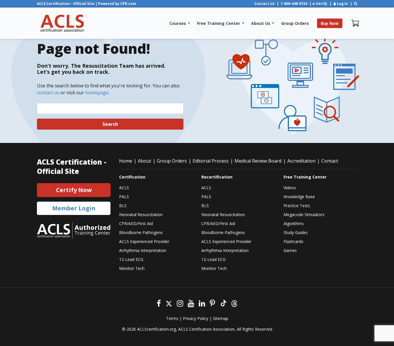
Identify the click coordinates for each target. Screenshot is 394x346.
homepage (96, 92)
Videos (290, 187)
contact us (48, 92)
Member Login (73, 208)
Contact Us (264, 3)
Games (290, 250)
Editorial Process (211, 161)
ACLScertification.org (156, 329)
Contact (329, 161)
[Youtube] (191, 302)
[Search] (355, 3)
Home (125, 161)
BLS (123, 205)
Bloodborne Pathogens (141, 232)
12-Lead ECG (131, 259)
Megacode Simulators (304, 214)
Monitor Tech (132, 268)
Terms (172, 318)
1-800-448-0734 (294, 3)
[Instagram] (180, 302)
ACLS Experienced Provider (144, 241)
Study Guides (296, 232)
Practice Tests (297, 205)
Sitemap (220, 318)
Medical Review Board (258, 161)
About (144, 161)
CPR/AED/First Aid (136, 223)
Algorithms (294, 223)
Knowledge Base (299, 196)
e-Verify (319, 3)
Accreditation (301, 161)
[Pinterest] (212, 302)
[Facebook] (159, 302)
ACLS (124, 187)
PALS (124, 196)
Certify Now (74, 190)
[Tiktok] (223, 302)
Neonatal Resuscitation (141, 214)
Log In (342, 3)
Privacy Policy (195, 318)
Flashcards (293, 241)
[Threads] (234, 302)
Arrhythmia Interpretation (142, 250)
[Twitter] (169, 302)
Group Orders (172, 161)
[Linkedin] (202, 302)
